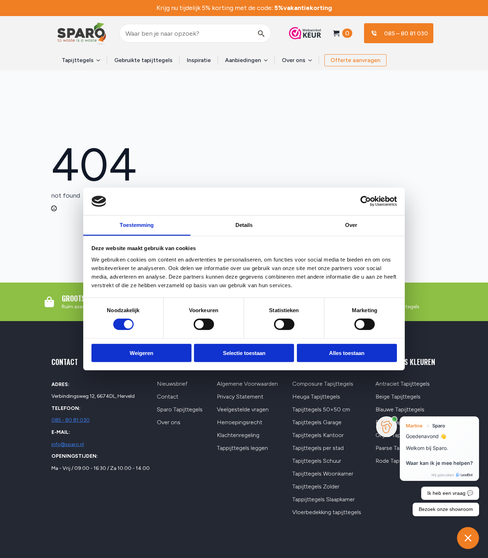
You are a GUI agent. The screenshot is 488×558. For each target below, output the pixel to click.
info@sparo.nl (67, 444)
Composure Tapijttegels (322, 384)
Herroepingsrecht (239, 423)
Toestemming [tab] (137, 225)
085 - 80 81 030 (70, 420)
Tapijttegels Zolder (315, 487)
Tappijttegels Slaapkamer (323, 500)
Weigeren (141, 353)
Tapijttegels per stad (318, 448)
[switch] (204, 324)
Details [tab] (244, 225)
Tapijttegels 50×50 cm (321, 410)
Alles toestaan (346, 353)
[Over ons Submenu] (312, 60)
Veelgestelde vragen (243, 410)
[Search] (261, 33)
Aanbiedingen (243, 60)
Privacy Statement (240, 397)
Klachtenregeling (238, 435)
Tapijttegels (78, 60)
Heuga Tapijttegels (316, 397)
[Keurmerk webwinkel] (301, 33)
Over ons (293, 60)
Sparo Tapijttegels (180, 410)
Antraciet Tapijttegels (402, 384)
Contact (167, 397)
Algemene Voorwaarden (247, 384)
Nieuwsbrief (172, 384)
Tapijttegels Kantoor (318, 435)
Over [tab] (351, 225)
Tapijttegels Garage (317, 423)
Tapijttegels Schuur (316, 461)
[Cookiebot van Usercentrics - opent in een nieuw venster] (365, 201)
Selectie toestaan (244, 353)
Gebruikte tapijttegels (143, 60)
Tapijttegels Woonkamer (322, 474)
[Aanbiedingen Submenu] (268, 60)
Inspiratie (199, 60)
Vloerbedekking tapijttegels (326, 512)
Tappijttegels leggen (242, 448)
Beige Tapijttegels (397, 397)
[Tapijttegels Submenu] (100, 60)
